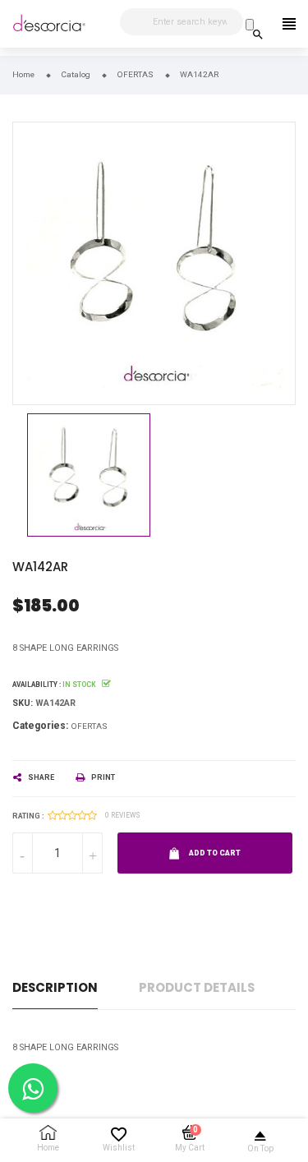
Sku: (22, 703)
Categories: (40, 725)
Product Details (197, 987)
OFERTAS (89, 726)
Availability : (36, 684)
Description (55, 987)
